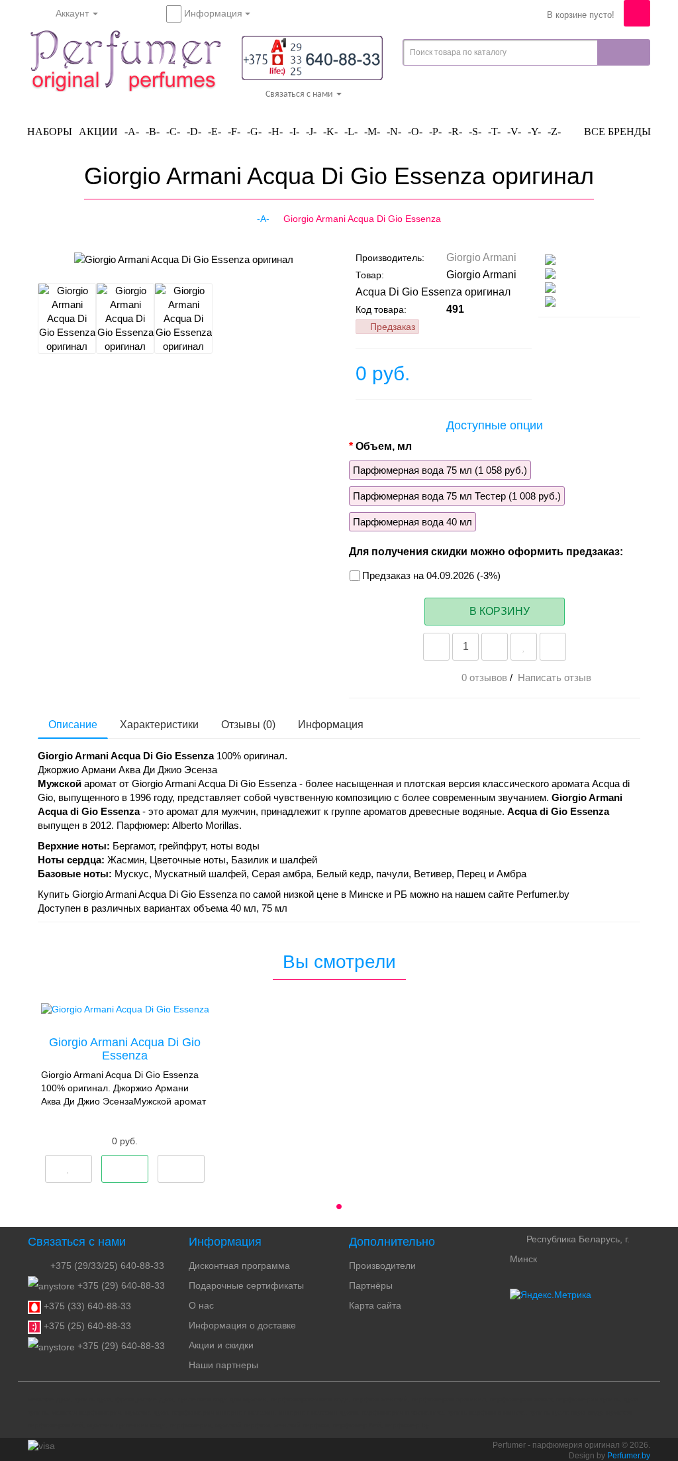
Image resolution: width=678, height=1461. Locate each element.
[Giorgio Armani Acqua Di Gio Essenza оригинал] (82, 259)
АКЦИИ (98, 131)
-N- (394, 131)
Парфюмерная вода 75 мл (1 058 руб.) (440, 470)
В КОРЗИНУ (498, 611)
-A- (131, 131)
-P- (435, 131)
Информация (330, 724)
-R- (455, 131)
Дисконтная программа (239, 1265)
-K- (330, 131)
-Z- (554, 131)
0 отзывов (484, 677)
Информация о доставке (242, 1325)
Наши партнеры (223, 1365)
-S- (475, 131)
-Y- (534, 131)
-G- (254, 131)
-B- (153, 131)
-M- (372, 131)
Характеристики (159, 724)
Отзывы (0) (248, 724)
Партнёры (371, 1285)
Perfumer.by (628, 1455)
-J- (311, 131)
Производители (382, 1265)
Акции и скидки (221, 1345)
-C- (173, 131)
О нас (201, 1305)
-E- (214, 131)
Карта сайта (375, 1305)
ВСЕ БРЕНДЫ (616, 131)
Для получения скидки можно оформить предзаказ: (486, 551)
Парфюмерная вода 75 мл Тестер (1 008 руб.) (457, 496)
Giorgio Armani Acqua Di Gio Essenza (125, 1049)
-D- (194, 131)
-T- (494, 131)
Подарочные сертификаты (246, 1285)
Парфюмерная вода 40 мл (412, 521)
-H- (275, 131)
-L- (351, 131)
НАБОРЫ (49, 131)
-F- (234, 131)
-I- (294, 131)
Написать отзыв (554, 677)
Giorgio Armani (481, 257)
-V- (514, 131)
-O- (415, 131)
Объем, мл (384, 446)
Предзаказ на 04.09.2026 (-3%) (431, 575)
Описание (72, 724)
